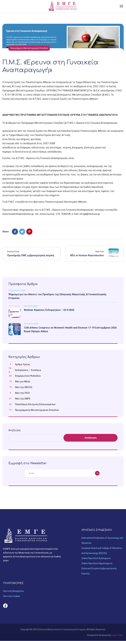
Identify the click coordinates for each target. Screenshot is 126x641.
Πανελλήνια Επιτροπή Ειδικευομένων (32, 404)
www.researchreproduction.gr (17, 213)
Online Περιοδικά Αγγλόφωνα (96, 558)
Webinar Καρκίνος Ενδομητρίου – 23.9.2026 (49, 309)
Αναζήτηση (14, 430)
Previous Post (13, 251)
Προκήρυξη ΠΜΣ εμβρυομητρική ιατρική (30, 255)
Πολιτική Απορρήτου (13, 591)
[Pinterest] (29, 232)
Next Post (99, 251)
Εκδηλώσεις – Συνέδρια (25, 370)
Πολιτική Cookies (11, 596)
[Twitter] (22, 232)
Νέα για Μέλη (19, 381)
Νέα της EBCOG (20, 387)
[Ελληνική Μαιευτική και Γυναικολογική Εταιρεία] (63, 6)
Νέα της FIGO (20, 393)
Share (5, 231)
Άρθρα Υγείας (20, 364)
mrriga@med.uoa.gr (89, 213)
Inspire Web (117, 635)
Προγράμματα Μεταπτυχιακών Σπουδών (29, 48)
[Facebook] (15, 232)
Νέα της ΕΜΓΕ (19, 398)
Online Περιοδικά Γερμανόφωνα (96, 563)
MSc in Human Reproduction (87, 255)
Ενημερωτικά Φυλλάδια (25, 375)
